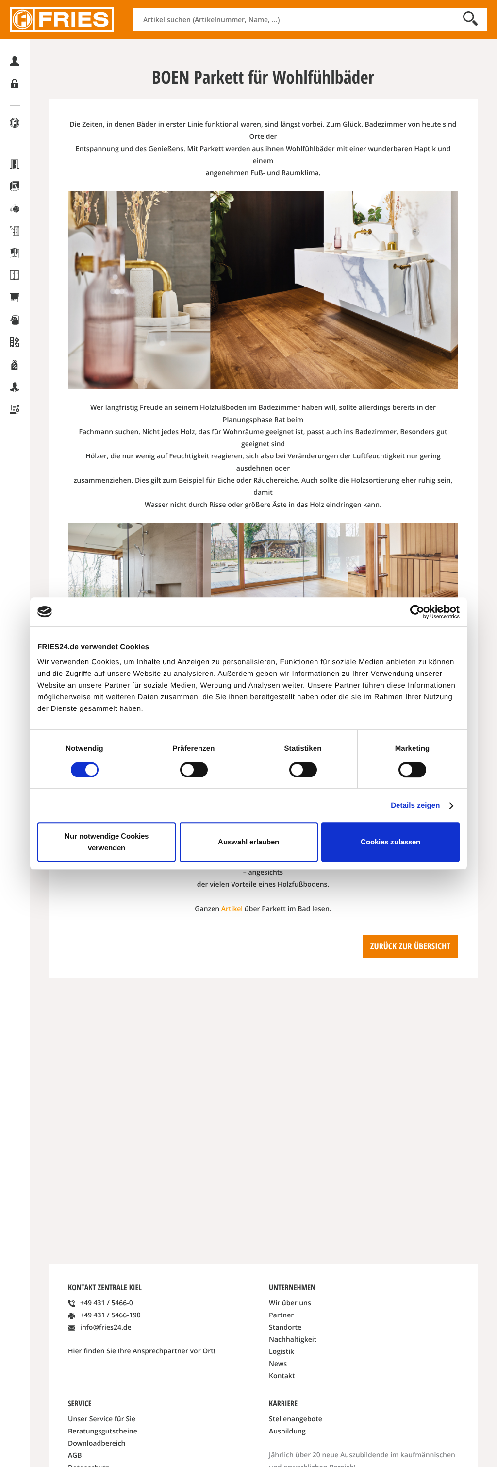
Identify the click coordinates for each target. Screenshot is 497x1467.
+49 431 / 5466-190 (110, 1315)
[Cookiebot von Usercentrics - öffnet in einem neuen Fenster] (417, 612)
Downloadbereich (97, 1443)
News (278, 1363)
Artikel (232, 908)
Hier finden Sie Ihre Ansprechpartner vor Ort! (141, 1351)
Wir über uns (290, 1303)
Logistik (281, 1351)
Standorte (285, 1327)
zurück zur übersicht (410, 946)
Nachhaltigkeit (292, 1339)
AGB (75, 1455)
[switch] (194, 769)
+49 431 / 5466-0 (106, 1303)
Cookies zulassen (390, 842)
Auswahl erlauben (248, 842)
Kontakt (282, 1376)
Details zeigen (415, 805)
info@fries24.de (106, 1327)
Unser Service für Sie (101, 1419)
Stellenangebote (295, 1419)
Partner (281, 1315)
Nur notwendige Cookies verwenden (107, 842)
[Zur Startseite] (62, 19)
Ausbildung (287, 1431)
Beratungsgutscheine (102, 1431)
